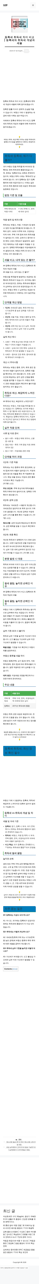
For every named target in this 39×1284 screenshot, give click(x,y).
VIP (5, 5)
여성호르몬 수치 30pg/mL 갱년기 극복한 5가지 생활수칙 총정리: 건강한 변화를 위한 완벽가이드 (19, 1219)
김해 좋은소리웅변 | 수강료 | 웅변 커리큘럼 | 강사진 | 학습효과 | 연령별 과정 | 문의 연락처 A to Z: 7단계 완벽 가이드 (19, 1234)
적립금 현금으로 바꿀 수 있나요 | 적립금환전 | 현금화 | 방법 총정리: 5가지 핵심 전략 (19, 1243)
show (15, 969)
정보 (20, 1139)
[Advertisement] (19, 77)
